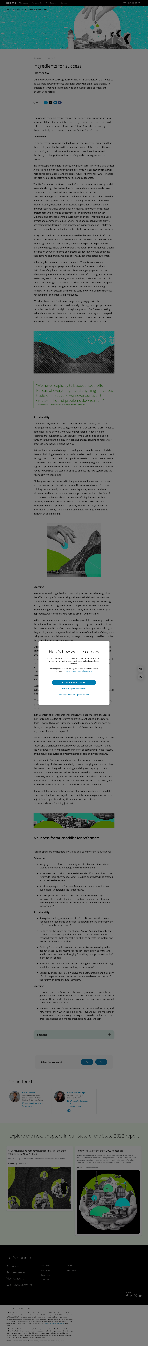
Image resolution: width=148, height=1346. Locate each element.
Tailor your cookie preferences (74, 694)
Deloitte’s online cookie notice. (79, 671)
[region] (74, 673)
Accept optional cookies (74, 682)
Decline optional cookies (74, 688)
